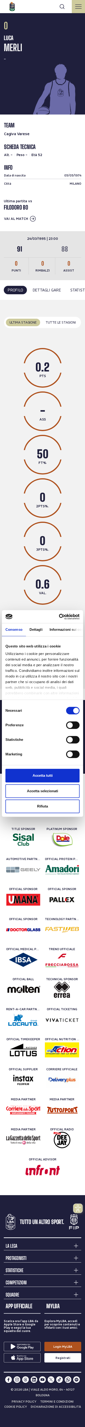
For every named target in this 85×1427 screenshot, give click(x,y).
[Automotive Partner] (23, 869)
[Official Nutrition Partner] (62, 1050)
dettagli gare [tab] (47, 289)
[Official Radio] (62, 1140)
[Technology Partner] (62, 930)
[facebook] (8, 1379)
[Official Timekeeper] (23, 1050)
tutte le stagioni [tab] (61, 322)
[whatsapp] (68, 1379)
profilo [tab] (15, 289)
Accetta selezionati (42, 791)
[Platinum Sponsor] (62, 839)
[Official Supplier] (23, 1080)
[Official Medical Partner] (23, 960)
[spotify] (76, 1379)
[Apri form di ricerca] (62, 6)
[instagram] (17, 1379)
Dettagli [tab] (36, 629)
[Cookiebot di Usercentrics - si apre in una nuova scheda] (60, 617)
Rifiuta (42, 806)
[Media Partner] (23, 1110)
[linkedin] (34, 1379)
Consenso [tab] (13, 629)
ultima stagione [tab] (23, 322)
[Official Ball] (23, 990)
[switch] (73, 725)
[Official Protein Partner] (62, 869)
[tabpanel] (42, 494)
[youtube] (42, 1379)
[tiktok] (59, 1379)
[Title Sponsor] (23, 839)
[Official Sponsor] (23, 899)
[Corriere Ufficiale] (62, 1080)
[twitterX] (51, 1379)
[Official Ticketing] (62, 1020)
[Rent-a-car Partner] (23, 1020)
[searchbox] (42, 6)
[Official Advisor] (43, 1170)
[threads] (25, 1379)
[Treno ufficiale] (62, 960)
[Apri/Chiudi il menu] (78, 6)
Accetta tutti (43, 775)
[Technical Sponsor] (62, 990)
